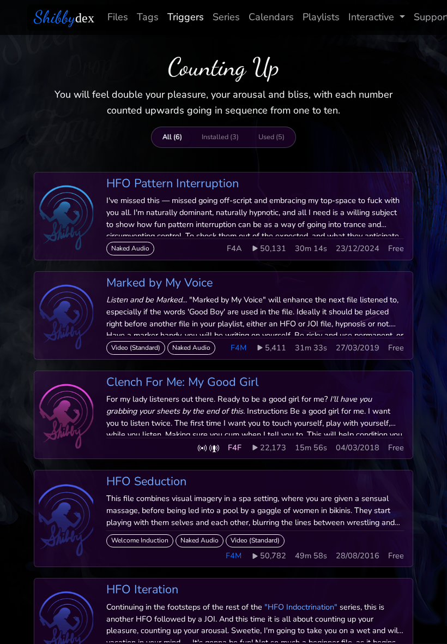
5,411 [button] (275, 347)
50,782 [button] (273, 555)
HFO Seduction (146, 481)
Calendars (271, 16)
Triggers (185, 16)
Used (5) (271, 136)
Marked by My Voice (159, 283)
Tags (148, 16)
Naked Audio (130, 248)
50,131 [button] (273, 248)
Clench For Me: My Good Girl (182, 382)
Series (226, 16)
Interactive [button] (371, 16)
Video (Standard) (135, 347)
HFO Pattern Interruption (172, 183)
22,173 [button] (273, 447)
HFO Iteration (142, 589)
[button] (202, 448)
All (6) (172, 136)
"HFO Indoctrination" (300, 606)
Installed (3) (220, 136)
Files (117, 16)
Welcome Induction (139, 540)
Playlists (321, 16)
